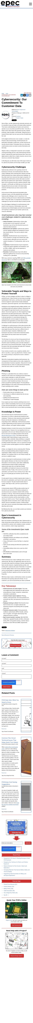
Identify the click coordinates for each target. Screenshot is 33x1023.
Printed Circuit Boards (10, 884)
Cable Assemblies (9, 890)
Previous (12, 635)
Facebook (18, 116)
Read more (4, 728)
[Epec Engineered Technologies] (5, 115)
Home (3, 93)
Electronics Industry (10, 630)
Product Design (9, 886)
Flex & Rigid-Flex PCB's (10, 892)
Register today (9, 920)
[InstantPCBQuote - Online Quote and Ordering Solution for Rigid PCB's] (16, 910)
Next (3, 635)
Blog (7, 93)
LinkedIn (18, 118)
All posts (7, 635)
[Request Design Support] (16, 941)
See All (5, 895)
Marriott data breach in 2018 (9, 435)
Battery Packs (8, 888)
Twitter (21, 118)
